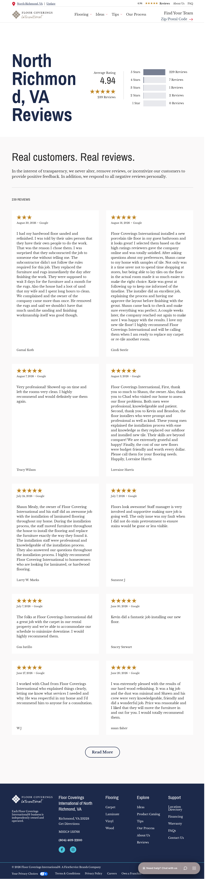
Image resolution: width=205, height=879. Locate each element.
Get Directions (69, 823)
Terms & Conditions (67, 873)
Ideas (100, 14)
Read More (102, 752)
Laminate (112, 814)
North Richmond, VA (30, 3)
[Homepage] (32, 799)
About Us (178, 3)
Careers (112, 873)
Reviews (143, 842)
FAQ (190, 3)
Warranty (175, 823)
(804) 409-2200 (70, 840)
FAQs (172, 830)
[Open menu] (194, 868)
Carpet (110, 807)
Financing (175, 816)
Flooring (81, 14)
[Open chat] (185, 868)
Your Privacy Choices (25, 873)
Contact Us (176, 837)
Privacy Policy (93, 873)
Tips (115, 14)
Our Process (136, 14)
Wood (110, 828)
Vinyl (110, 821)
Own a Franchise (132, 873)
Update (50, 3)
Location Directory (175, 808)
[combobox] (177, 17)
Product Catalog (148, 814)
